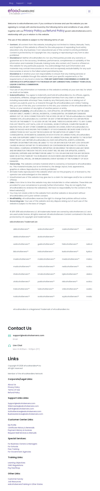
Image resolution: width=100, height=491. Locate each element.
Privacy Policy (33, 31)
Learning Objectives (16, 463)
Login (29, 3)
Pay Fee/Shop (14, 468)
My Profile (12, 425)
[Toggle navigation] (89, 11)
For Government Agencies (19, 452)
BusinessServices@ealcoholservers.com (25, 414)
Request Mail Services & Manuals (22, 433)
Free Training (13, 449)
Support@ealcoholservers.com (21, 403)
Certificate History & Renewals (21, 427)
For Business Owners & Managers (22, 444)
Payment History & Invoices (20, 430)
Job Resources (14, 481)
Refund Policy (55, 31)
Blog (11, 3)
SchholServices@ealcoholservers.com (24, 411)
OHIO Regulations (15, 465)
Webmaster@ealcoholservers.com (23, 406)
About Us (12, 384)
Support (20, 3)
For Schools (13, 446)
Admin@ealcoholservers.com (21, 409)
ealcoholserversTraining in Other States (25, 484)
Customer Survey (15, 479)
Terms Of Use (14, 390)
